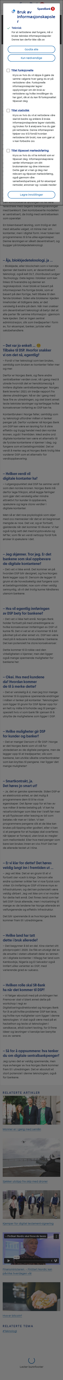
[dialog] (31, 102)
